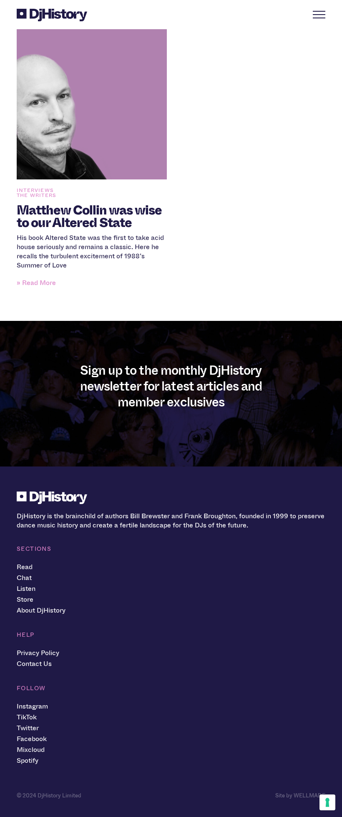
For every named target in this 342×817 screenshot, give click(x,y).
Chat (24, 577)
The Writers (36, 195)
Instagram (32, 706)
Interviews (35, 190)
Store (25, 599)
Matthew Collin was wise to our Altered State (89, 216)
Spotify (27, 760)
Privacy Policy (38, 653)
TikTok (27, 717)
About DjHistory (41, 610)
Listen (26, 588)
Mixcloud (31, 749)
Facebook (32, 739)
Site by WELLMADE (300, 795)
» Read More (36, 282)
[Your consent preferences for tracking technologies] (327, 802)
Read (25, 567)
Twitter (28, 728)
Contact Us (34, 663)
